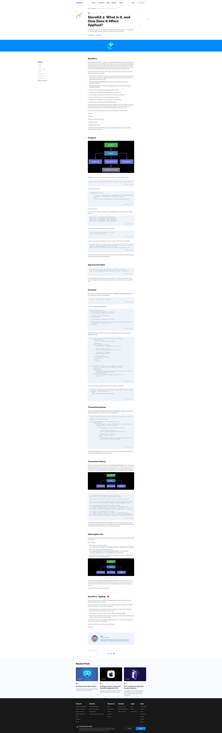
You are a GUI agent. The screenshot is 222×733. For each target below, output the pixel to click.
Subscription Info (41, 78)
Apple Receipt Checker (93, 706)
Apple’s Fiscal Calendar (94, 709)
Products (39, 66)
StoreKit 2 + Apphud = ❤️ (42, 80)
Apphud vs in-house (122, 706)
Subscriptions (94, 650)
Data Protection (134, 711)
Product (93, 2)
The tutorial (121, 106)
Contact (121, 2)
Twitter (141, 711)
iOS (89, 650)
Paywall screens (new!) (80, 714)
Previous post (91, 35)
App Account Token (41, 69)
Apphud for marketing (80, 709)
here (108, 588)
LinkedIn (142, 719)
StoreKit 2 (39, 64)
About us (109, 716)
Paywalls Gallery (92, 711)
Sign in (133, 2)
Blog (88, 8)
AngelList (142, 716)
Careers (109, 711)
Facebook (142, 709)
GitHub (141, 721)
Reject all (129, 728)
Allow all (141, 728)
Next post (98, 35)
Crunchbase (142, 714)
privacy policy (105, 730)
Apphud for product (80, 711)
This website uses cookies (85, 726)
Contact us (110, 714)
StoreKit (98, 62)
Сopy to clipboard (129, 184)
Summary (40, 62)
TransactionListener (41, 73)
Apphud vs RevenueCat (122, 709)
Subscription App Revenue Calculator (96, 714)
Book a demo (141, 2)
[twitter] (108, 653)
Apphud (103, 602)
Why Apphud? (101, 2)
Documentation (111, 709)
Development (93, 8)
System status (143, 706)
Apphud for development (81, 706)
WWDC (98, 588)
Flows (77, 716)
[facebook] (111, 653)
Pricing (107, 2)
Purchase (39, 71)
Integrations (78, 719)
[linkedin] (113, 653)
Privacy (132, 709)
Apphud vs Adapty (121, 711)
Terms (132, 706)
